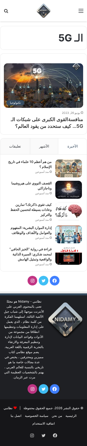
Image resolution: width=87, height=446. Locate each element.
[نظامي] (43, 10)
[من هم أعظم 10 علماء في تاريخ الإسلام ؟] (68, 168)
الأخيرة (72, 146)
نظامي (8, 408)
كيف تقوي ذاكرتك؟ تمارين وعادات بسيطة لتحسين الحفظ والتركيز (31, 209)
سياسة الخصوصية (36, 416)
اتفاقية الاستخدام (43, 423)
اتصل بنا (16, 416)
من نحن (57, 416)
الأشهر (44, 146)
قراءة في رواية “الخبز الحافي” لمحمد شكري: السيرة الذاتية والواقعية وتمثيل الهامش (30, 254)
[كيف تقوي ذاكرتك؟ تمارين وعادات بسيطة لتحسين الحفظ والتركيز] (68, 211)
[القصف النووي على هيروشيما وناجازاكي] (68, 190)
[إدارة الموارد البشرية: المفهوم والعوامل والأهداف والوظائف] (68, 234)
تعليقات (15, 146)
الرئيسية (71, 416)
